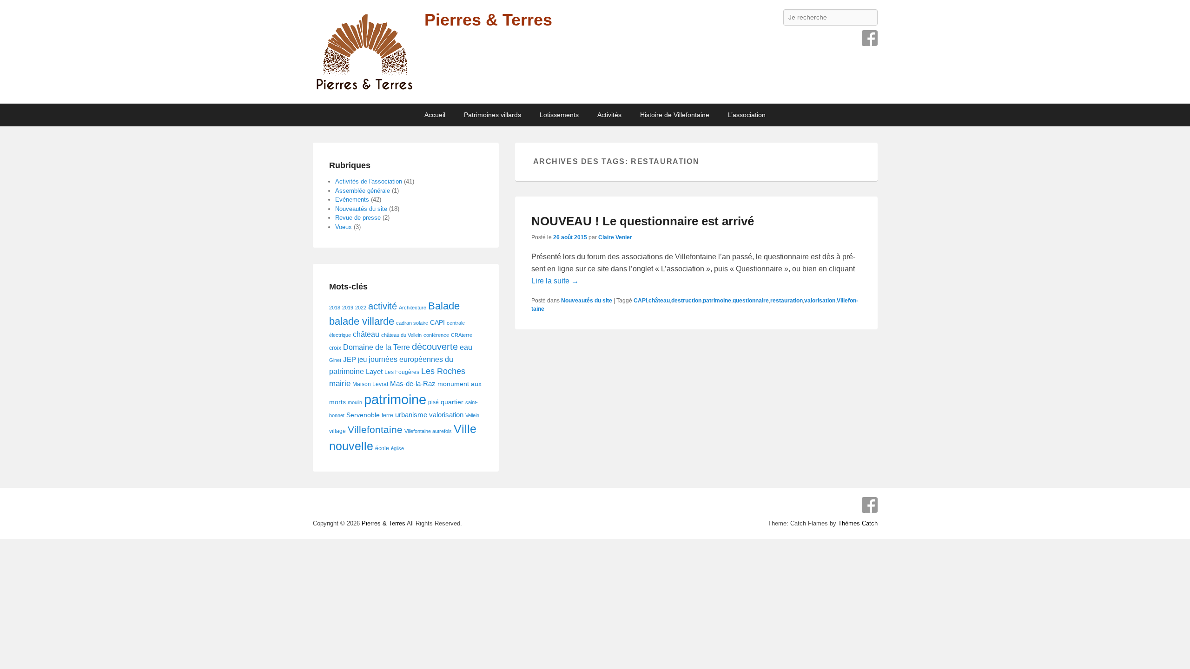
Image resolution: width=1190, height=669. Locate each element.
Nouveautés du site (586, 300)
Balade (444, 306)
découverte (435, 346)
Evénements (352, 199)
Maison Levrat (370, 384)
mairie (339, 383)
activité (382, 306)
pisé (433, 402)
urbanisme (411, 415)
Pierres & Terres (488, 19)
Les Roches (443, 371)
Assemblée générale (362, 190)
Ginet (335, 360)
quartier (452, 402)
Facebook (870, 38)
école (382, 448)
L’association (747, 114)
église (397, 448)
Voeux (343, 226)
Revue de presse (358, 217)
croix (335, 348)
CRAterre (461, 335)
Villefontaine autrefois (428, 431)
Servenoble (363, 415)
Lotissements (559, 114)
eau (466, 347)
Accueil (434, 114)
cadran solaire (412, 323)
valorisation (819, 300)
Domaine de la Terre (376, 347)
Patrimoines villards (492, 114)
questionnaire (751, 300)
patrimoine (717, 300)
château (659, 300)
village (337, 431)
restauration (786, 300)
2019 (347, 307)
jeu (362, 359)
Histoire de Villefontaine (674, 114)
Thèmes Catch (858, 523)
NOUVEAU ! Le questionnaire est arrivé (642, 221)
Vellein (472, 415)
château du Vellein (401, 335)
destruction (686, 300)
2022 (360, 307)
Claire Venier (615, 237)
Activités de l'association (368, 181)
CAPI (640, 300)
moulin (355, 402)
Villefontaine (375, 429)
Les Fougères (401, 372)
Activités (609, 114)
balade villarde (361, 321)
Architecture (412, 307)
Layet (374, 371)
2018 (334, 307)
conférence (436, 335)
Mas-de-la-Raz (413, 383)
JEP (349, 359)
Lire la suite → (555, 281)
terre (387, 415)
